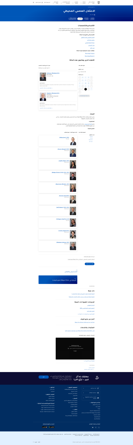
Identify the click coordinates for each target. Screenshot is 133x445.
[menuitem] (92, 18)
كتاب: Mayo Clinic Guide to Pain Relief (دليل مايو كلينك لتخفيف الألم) (79, 330)
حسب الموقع (81, 69)
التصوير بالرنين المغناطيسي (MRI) (87, 308)
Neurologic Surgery (89, 53)
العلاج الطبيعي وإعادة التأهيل (87, 37)
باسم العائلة (81, 74)
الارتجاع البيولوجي (90, 305)
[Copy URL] (68, 348)
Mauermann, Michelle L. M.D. (62, 184)
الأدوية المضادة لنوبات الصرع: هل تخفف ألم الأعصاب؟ (83, 294)
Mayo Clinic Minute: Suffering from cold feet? (84, 322)
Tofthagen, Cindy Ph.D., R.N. (62, 219)
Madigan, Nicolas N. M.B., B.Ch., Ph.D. (60, 172)
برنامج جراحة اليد (90, 40)
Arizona (91, 136)
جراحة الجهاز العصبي (89, 43)
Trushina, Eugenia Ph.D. (63, 230)
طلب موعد (91, 14)
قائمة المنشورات (88, 124)
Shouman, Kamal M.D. (64, 195)
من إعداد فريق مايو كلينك (89, 256)
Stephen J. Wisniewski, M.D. (53, 93)
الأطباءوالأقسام (80, 19)
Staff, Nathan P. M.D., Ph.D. (62, 207)
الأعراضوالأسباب (92, 19)
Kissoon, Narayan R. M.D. (63, 149)
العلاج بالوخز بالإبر (90, 311)
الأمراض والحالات (91, 7)
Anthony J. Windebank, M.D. (53, 73)
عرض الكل (91, 141)
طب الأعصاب (91, 45)
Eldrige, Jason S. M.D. (64, 137)
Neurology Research (89, 56)
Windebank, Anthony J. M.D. (62, 242)
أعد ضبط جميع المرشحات (84, 95)
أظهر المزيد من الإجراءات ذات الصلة (86, 314)
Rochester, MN (83, 71)
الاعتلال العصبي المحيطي (79, 11)
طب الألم (92, 48)
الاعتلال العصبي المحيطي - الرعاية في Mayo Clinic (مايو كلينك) (81, 259)
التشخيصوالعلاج (86, 19)
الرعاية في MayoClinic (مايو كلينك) (72, 19)
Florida (91, 138)
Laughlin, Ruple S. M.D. (63, 160)
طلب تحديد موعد (89, 263)
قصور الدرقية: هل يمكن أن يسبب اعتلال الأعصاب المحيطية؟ (81, 296)
